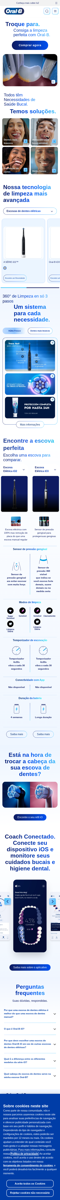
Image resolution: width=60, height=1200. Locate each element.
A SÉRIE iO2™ (11, 262)
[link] (30, 424)
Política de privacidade (24, 1153)
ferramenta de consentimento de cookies (28, 1165)
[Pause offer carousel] (56, 3)
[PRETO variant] (5, 268)
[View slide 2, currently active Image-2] (30, 916)
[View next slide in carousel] (52, 902)
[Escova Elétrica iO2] (14, 495)
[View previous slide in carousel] (8, 902)
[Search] (47, 11)
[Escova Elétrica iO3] (46, 495)
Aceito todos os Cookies (30, 1183)
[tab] (15, 331)
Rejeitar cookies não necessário (30, 1192)
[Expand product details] (52, 343)
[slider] (30, 287)
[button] (30, 1014)
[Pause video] (53, 83)
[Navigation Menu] (55, 11)
